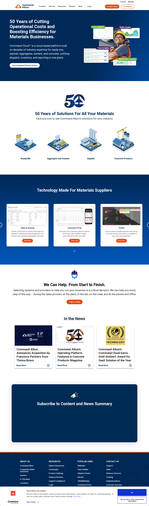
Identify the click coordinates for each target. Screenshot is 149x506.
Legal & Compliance (57, 481)
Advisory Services (113, 473)
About (80, 6)
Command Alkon (26, 466)
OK (132, 492)
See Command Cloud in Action (24, 65)
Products (42, 6)
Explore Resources (56, 466)
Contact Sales (112, 6)
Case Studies (83, 469)
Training (109, 477)
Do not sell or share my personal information (132, 500)
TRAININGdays (84, 481)
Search (123, 2)
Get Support (127, 6)
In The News (25, 479)
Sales (108, 469)
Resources (62, 6)
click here (76, 496)
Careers (23, 475)
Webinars (81, 466)
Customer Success (114, 485)
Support (109, 466)
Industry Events (84, 473)
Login (89, 6)
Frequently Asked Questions (27, 470)
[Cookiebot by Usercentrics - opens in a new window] (13, 502)
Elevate (81, 477)
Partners (72, 6)
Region (132, 2)
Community (53, 469)
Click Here (39, 241)
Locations (24, 483)
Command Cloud (84, 485)
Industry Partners (56, 477)
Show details (31, 502)
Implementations (113, 481)
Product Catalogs (56, 473)
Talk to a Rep (74, 302)
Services (52, 6)
